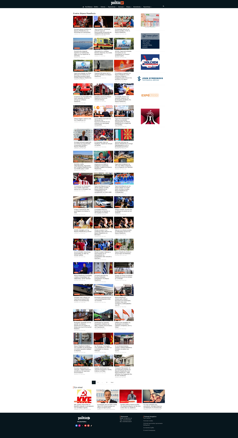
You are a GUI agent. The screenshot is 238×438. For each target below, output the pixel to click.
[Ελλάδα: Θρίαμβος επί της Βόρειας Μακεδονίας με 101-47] (83, 222)
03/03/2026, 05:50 (118, 255)
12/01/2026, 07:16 (118, 328)
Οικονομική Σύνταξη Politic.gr (109, 409)
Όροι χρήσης (147, 418)
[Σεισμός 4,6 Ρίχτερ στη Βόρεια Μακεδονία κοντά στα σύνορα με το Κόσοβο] (124, 268)
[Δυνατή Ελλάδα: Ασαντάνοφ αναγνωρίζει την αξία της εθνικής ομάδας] (83, 245)
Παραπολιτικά (111, 6)
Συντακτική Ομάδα (148, 427)
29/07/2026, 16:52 (77, 57)
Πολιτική (103, 6)
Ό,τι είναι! (102, 206)
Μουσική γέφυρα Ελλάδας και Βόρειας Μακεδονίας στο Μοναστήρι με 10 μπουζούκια (82, 31)
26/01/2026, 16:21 (118, 306)
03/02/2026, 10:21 (77, 302)
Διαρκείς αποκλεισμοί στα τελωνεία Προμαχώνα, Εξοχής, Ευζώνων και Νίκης (103, 369)
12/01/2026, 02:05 (77, 352)
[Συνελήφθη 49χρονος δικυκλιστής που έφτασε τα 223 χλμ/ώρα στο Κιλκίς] (103, 202)
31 (106, 382)
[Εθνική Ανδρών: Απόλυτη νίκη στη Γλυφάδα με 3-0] (83, 111)
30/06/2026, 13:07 (98, 101)
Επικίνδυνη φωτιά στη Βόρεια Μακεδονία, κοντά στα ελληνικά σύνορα (103, 98)
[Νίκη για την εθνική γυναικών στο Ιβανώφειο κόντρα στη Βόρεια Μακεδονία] (124, 222)
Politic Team (103, 35)
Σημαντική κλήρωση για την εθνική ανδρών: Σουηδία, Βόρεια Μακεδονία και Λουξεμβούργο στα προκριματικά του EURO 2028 (103, 189)
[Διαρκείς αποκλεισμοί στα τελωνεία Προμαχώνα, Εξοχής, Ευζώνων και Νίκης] (103, 360)
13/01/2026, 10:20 (98, 328)
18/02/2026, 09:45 (98, 281)
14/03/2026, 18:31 (118, 214)
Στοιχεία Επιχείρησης (149, 430)
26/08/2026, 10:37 (147, 409)
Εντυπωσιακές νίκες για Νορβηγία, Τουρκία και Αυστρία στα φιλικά (103, 144)
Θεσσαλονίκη (137, 6)
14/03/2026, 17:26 (77, 233)
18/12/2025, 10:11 (77, 374)
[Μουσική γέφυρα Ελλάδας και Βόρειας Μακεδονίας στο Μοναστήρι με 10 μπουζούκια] (83, 22)
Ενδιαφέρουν (80, 70)
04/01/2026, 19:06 (98, 352)
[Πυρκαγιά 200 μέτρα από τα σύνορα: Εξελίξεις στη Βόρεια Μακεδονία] (103, 66)
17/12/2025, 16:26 (118, 377)
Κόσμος (128, 6)
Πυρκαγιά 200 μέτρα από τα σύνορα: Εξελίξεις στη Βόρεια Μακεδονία (103, 75)
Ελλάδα (96, 6)
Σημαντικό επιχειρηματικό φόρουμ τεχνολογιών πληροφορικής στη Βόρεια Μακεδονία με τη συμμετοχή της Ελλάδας (123, 121)
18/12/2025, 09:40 (98, 372)
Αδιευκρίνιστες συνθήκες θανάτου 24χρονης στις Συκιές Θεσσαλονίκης (103, 53)
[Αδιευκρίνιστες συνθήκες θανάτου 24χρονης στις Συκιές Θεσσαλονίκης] (103, 44)
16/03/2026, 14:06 (98, 214)
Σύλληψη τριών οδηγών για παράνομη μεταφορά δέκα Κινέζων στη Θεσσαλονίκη (82, 299)
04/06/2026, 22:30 (118, 126)
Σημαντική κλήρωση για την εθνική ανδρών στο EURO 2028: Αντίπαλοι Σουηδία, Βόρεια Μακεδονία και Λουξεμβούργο (123, 189)
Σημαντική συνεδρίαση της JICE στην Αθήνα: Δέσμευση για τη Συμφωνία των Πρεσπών (124, 166)
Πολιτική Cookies (148, 420)
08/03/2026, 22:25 (98, 259)
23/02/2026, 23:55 (77, 280)
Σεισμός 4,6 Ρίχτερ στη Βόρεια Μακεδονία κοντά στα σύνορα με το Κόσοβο (123, 277)
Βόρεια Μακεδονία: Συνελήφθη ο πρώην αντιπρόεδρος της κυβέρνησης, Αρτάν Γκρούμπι (83, 277)
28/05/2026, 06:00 (77, 170)
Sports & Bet (117, 26)
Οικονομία (121, 6)
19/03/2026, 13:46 (77, 214)
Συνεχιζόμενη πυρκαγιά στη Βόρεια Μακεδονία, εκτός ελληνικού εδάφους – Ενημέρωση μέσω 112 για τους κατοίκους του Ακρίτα (123, 76)
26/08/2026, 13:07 (77, 409)
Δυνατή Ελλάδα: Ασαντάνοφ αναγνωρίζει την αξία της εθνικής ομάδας (82, 253)
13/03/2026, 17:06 (77, 256)
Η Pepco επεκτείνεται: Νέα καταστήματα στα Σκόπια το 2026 (82, 211)
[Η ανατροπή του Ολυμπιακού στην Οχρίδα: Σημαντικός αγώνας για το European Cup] (83, 179)
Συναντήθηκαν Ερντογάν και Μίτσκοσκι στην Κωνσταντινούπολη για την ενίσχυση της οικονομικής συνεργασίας (103, 121)
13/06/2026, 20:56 (98, 126)
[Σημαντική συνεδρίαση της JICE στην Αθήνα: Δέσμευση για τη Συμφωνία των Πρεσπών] (124, 157)
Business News (118, 48)
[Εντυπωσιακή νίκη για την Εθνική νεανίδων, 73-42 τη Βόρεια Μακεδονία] (124, 22)
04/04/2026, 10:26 (77, 190)
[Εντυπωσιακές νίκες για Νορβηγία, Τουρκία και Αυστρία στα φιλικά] (103, 135)
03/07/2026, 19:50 (77, 79)
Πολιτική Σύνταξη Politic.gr (86, 409)
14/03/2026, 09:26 (118, 234)
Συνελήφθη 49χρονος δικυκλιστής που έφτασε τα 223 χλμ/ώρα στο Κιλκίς (102, 211)
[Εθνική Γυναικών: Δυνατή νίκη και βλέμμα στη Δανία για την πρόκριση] (124, 202)
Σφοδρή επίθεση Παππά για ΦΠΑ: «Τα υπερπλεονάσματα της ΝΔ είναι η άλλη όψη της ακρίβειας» (130, 406)
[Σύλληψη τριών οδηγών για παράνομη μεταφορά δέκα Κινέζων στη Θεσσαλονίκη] (83, 290)
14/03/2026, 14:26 (98, 236)
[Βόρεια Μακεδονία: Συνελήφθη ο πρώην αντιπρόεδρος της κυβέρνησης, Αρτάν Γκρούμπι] (83, 268)
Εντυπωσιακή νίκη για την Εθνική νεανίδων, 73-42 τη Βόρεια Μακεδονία (122, 31)
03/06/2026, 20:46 (77, 148)
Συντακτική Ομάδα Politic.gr (155, 409)
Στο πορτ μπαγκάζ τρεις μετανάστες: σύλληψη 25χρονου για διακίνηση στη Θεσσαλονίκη (153, 406)
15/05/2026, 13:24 (98, 170)
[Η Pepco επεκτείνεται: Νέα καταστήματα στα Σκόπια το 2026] (83, 202)
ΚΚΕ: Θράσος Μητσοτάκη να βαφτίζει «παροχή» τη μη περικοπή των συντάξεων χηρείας (83, 406)
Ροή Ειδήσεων (89, 6)
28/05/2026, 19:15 (118, 148)
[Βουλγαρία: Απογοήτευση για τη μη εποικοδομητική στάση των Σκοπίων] (103, 290)
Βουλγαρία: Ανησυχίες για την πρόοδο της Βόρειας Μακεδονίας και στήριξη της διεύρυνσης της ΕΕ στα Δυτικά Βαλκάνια (82, 325)
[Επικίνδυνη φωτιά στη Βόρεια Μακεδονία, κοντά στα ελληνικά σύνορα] (103, 89)
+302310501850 (127, 420)
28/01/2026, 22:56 (98, 302)
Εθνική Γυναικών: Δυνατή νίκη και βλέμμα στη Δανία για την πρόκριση (123, 211)
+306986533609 (127, 421)
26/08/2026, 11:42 (100, 409)
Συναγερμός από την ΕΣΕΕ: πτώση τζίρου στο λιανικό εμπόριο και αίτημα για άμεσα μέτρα (107, 406)
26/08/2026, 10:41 (123, 409)
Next (112, 382)
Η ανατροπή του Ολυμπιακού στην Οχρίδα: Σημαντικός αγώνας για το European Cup (82, 188)
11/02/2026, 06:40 (118, 280)
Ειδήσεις (76, 272)
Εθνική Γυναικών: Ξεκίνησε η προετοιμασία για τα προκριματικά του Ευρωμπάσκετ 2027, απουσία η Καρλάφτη (103, 255)
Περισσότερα (146, 6)
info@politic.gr (128, 418)
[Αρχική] (83, 7)
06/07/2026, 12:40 (118, 57)
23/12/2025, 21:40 (118, 352)
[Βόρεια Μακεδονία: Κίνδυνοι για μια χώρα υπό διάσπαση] (124, 245)
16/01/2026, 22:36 (77, 330)
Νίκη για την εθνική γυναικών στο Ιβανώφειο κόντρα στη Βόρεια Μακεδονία (123, 232)
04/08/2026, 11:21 (98, 35)
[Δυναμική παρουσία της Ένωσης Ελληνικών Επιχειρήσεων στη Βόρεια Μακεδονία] (103, 268)
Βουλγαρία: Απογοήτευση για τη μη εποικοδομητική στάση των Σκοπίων (103, 299)
